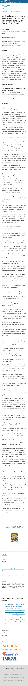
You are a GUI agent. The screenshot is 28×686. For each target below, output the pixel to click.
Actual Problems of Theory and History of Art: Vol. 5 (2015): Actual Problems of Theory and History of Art (15, 610)
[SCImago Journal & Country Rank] (11, 649)
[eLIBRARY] (10, 655)
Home (3, 5)
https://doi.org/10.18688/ (10, 37)
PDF (5, 554)
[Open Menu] (1, 1)
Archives (8, 5)
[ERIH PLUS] (10, 661)
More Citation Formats (8, 591)
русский (4, 635)
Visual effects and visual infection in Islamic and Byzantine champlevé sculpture (15, 616)
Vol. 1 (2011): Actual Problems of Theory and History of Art (13, 7)
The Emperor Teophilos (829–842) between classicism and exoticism (14, 606)
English (4, 633)
